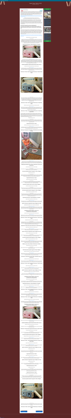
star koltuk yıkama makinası (47, 22)
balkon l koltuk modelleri (47, 29)
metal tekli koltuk (32, 35)
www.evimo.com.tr (32, 126)
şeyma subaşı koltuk (47, 35)
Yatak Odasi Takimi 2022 (4, 0)
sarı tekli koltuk (47, 34)
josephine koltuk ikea (34, 15)
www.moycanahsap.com (32, 200)
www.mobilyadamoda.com (32, 206)
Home (69, 0)
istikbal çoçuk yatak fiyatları (23, 15)
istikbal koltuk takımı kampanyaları (46, 19)
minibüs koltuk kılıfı (40, 35)
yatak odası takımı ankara (47, 20)
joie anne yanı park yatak (29, 15)
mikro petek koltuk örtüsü (27, 35)
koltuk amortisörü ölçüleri (47, 10)
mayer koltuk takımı (23, 35)
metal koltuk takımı (36, 35)
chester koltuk (47, 36)
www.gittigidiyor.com (32, 67)
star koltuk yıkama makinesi (47, 37)
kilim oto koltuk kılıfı (47, 21)
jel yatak (37, 15)
